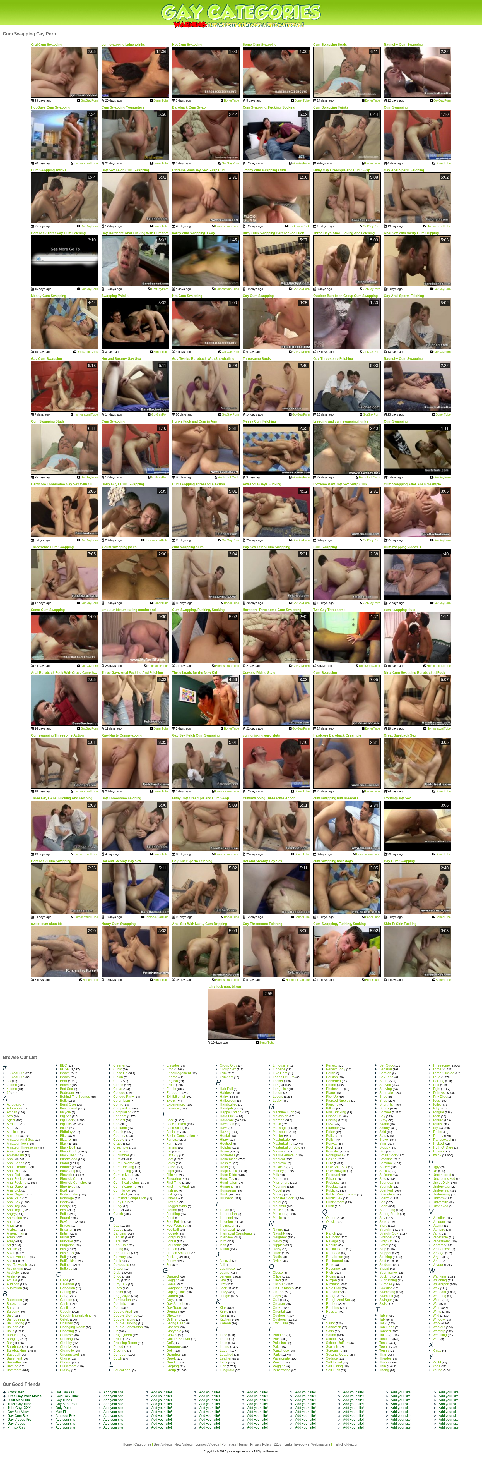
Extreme (173, 1108)
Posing (331, 1159)
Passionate (281, 1358)
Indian (224, 1210)
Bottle (64, 1214)
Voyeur (438, 1265)
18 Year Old (16, 1073)
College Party (123, 1097)
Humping (227, 1186)
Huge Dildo (228, 1175)
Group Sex (228, 1069)
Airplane (13, 1124)
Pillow (330, 1108)
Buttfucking (68, 1261)
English (172, 1081)
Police (331, 1136)
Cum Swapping (125, 1186)
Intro (223, 1241)
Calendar (67, 1284)
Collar (117, 1089)
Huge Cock (228, 1171)
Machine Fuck (283, 1112)
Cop (116, 1124)
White (437, 1312)
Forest (171, 1241)
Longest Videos (207, 1444)
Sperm (384, 1198)
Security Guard (337, 1355)
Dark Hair (120, 1245)
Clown (118, 1077)
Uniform (439, 1198)
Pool (329, 1147)
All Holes (13, 1132)
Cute (116, 1210)
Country (119, 1136)
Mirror (277, 1179)
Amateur (13, 1136)
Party (277, 1355)
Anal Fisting (16, 1175)
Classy (65, 1370)
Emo (170, 1069)
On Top (278, 1292)
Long (277, 1085)
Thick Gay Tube (19, 1404)
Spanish (385, 1186)
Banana (13, 1335)
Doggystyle (121, 1296)
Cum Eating (122, 1171)
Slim (382, 1144)
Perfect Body (335, 1069)
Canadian (67, 1288)
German (173, 1312)
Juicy (224, 1292)
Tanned (385, 1331)
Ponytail (332, 1144)
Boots (64, 1202)
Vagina (438, 1226)
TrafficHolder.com (346, 1444)
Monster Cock (283, 1198)
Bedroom (67, 1093)
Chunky (66, 1347)
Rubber (332, 1304)
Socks (384, 1171)
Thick (383, 1362)
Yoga (436, 1366)
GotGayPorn (89, 100)
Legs (223, 1362)
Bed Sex (66, 1089)
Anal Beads (15, 1163)
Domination (122, 1300)
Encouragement (179, 1073)
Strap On (386, 1241)
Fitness (172, 1198)
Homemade (229, 1159)
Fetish (171, 1167)
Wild (436, 1315)
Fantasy (173, 1140)
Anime (11, 1222)
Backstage (15, 1304)
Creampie (120, 1147)
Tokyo (437, 1108)
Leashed (226, 1355)
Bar (9, 1343)
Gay (170, 1300)
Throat (437, 1069)
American (14, 1151)
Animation (14, 1218)
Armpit (11, 1237)
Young (437, 1370)
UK (435, 1171)
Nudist (278, 1257)
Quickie (332, 1222)
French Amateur (179, 1253)
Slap (382, 1136)
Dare (117, 1241)
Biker (64, 1128)
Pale (276, 1347)
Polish (331, 1140)
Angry (11, 1214)
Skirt (382, 1132)
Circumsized (69, 1355)
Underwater (441, 1186)
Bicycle (65, 1112)
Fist (169, 1194)
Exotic (171, 1101)
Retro (330, 1265)
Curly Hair (121, 1202)
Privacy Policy (260, 1444)
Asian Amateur (18, 1257)
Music (277, 1218)
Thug (436, 1077)
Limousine (281, 1065)
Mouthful (279, 1206)
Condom (119, 1116)
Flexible (173, 1202)
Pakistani (280, 1343)
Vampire (439, 1229)
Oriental (279, 1312)
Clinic (117, 1069)
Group (171, 1370)
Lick (223, 1366)
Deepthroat (121, 1253)
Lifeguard (227, 1370)
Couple (118, 1140)
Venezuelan (442, 1241)
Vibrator (439, 1245)
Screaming (334, 1351)
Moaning (279, 1186)
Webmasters (320, 1444)
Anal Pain (14, 1198)
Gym (223, 1073)
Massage (280, 1128)
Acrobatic (14, 1104)
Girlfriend (173, 1319)
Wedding (439, 1296)
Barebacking (16, 1351)
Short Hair (387, 1104)
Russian (332, 1312)
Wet (435, 1304)
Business (67, 1253)
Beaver (65, 1085)
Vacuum (439, 1222)
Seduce (332, 1358)
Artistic (12, 1249)
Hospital (226, 1163)
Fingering (174, 1179)
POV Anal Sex (336, 1167)
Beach (65, 1073)
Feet (170, 1159)
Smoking (386, 1159)
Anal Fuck (14, 1179)
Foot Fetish (175, 1222)
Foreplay (173, 1237)
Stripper (385, 1253)
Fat (169, 1151)
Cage (64, 1280)
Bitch (64, 1136)
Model (277, 1190)
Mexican (279, 1167)
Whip (436, 1308)
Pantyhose (281, 1351)
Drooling (119, 1351)
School (331, 1339)
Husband (227, 1198)
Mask (277, 1124)
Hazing (225, 1132)
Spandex (386, 1183)
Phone (331, 1085)
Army (11, 1241)
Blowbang (67, 1171)
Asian (11, 1253)
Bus (63, 1249)
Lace (223, 1335)
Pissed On (334, 1116)
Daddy (118, 1229)
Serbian (385, 1073)
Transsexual (442, 1140)
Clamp (65, 1358)
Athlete (12, 1280)
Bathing (12, 1366)
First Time (174, 1183)
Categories (142, 1444)
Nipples (279, 1245)
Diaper (118, 1269)
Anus (11, 1226)
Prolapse (333, 1183)
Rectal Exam (335, 1249)
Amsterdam (15, 1155)
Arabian (13, 1229)
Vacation (439, 1218)
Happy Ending (231, 1112)
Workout (439, 1327)
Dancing (119, 1233)
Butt (63, 1257)
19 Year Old (16, 1077)
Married (279, 1120)
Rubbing (332, 1308)
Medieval (280, 1163)
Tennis (384, 1351)
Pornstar (332, 1151)
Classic (65, 1362)
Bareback (14, 1347)
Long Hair (280, 1089)
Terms (243, 1444)
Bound (65, 1218)
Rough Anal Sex (338, 1300)
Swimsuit (386, 1296)
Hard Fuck (227, 1116)
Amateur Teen (17, 1144)
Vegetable (440, 1237)
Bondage (67, 1198)
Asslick (12, 1276)
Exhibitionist (176, 1097)
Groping (173, 1366)
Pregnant (333, 1175)
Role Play (333, 1288)
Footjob (172, 1233)
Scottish (332, 1347)
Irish (223, 1245)
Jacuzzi (225, 1261)
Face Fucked (176, 1124)
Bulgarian (67, 1245)
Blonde (65, 1167)
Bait (10, 1308)
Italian (224, 1249)
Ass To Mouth (17, 1265)
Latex (224, 1339)
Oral (276, 1300)
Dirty (116, 1280)
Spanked (386, 1190)
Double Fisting (124, 1319)
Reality (331, 1245)
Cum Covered (123, 1163)
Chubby (66, 1343)
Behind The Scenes (75, 1097)
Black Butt (67, 1147)
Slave (383, 1140)
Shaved (385, 1085)
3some (12, 1085)
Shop (383, 1101)
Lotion (277, 1093)
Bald (10, 1315)
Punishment (335, 1202)
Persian (332, 1077)
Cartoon (66, 1300)
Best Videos (163, 1444)
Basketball (15, 1362)
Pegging (279, 1366)
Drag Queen (122, 1335)
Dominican (121, 1304)
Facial (171, 1132)
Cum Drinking (123, 1167)
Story (383, 1226)
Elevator (173, 1065)
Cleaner (119, 1065)
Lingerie (279, 1069)
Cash (64, 1304)
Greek (171, 1358)
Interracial (227, 1229)
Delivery (119, 1257)
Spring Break (389, 1214)
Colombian (121, 1101)
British (64, 1233)
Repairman (334, 1257)
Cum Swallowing (126, 1183)
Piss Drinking (336, 1112)
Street (383, 1245)
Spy (382, 1218)
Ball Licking (15, 1323)
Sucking (385, 1276)
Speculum (387, 1194)
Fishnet (172, 1190)
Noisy (277, 1249)
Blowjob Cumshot (73, 1183)
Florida (172, 1210)
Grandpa (173, 1355)
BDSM (65, 1069)
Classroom (68, 1366)
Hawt (224, 1128)
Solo (382, 1179)
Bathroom (14, 1370)
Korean (225, 1323)
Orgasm (279, 1304)
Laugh (225, 1351)
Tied (436, 1085)
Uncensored (442, 1175)
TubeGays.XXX (19, 1408)
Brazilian (66, 1229)
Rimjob (331, 1280)
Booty (64, 1206)
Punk (330, 1206)
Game (171, 1284)
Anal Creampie (18, 1167)
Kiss (223, 1315)
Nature (278, 1229)
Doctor (118, 1292)
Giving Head (176, 1323)
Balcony (13, 1312)
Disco (117, 1288)
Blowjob (66, 1175)
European (174, 1093)
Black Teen (68, 1155)
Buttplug (66, 1269)
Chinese (66, 1335)
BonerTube (160, 100)
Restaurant (334, 1261)
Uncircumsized (444, 1179)
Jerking (225, 1276)
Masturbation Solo (286, 1147)
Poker (330, 1132)
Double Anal (122, 1312)
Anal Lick (14, 1190)
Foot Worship (177, 1226)
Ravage (332, 1241)
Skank (384, 1124)
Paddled (279, 1335)
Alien (11, 1128)
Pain (276, 1339)
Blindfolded (68, 1159)
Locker (278, 1081)
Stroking (385, 1257)
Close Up (120, 1073)
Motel (277, 1202)
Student (385, 1265)
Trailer (437, 1132)
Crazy (117, 1144)
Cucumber (121, 1155)
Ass (9, 1261)
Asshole (13, 1272)
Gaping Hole (176, 1292)
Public (331, 1190)
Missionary (281, 1183)
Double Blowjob (125, 1315)
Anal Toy (13, 1206)
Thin (382, 1366)
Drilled (118, 1347)
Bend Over (68, 1104)
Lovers (278, 1097)
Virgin (437, 1257)
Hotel (224, 1167)
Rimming (333, 1284)
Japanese (227, 1269)
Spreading (387, 1210)
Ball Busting (16, 1319)
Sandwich (333, 1327)
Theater (385, 1358)
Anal (10, 1159)
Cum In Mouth (123, 1175)
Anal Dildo (15, 1171)
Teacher (385, 1339)
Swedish (385, 1288)
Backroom (14, 1300)
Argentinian (15, 1233)
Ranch (331, 1233)
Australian (14, 1288)
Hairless (226, 1093)
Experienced (176, 1104)
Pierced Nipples (338, 1101)
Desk (117, 1261)
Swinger (385, 1300)
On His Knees (283, 1288)
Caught (65, 1312)
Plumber (332, 1128)
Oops (277, 1296)
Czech (118, 1214)
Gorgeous (174, 1347)
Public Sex (334, 1198)
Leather (226, 1358)
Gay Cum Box (18, 1416)
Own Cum (280, 1323)
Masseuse (280, 1132)
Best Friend (68, 1108)
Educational (122, 1370)
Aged (11, 1120)
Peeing (278, 1362)
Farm (170, 1144)
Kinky (224, 1312)
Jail (222, 1265)
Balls (10, 1331)
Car (63, 1296)
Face (170, 1120)
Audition (13, 1284)
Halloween (228, 1101)
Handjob (226, 1108)
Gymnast (226, 1077)
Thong (384, 1370)
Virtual (437, 1261)
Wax (436, 1288)
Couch (118, 1132)
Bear (63, 1081)
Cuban (118, 1151)
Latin (223, 1343)
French (172, 1249)
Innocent (226, 1218)
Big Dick (66, 1124)
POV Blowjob (336, 1171)
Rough (331, 1296)
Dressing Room (125, 1343)
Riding (331, 1276)
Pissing (331, 1120)
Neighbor (280, 1237)
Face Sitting (175, 1128)
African (12, 1112)
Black (64, 1144)
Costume (120, 1128)
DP (115, 1331)
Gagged (173, 1276)
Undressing (441, 1194)
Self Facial (334, 1362)
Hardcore (227, 1120)
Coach (118, 1085)
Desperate (121, 1265)
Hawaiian (227, 1124)
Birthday (66, 1132)
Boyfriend (67, 1222)
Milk (276, 1175)
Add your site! (66, 1420)
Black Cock (68, 1151)
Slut (382, 1151)
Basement (14, 1358)
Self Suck (386, 1065)
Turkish (438, 1151)
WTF (436, 1339)
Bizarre (65, 1140)
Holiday (226, 1147)
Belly (64, 1101)
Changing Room (72, 1327)
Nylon (277, 1261)
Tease (384, 1343)
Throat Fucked (443, 1073)
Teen (383, 1347)
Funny (171, 1261)
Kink (223, 1308)
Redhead (333, 1253)
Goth (170, 1351)
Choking (66, 1339)
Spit (382, 1202)
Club (116, 1081)
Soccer (384, 1167)
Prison (331, 1179)
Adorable (14, 1108)
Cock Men (16, 1392)
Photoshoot (334, 1089)
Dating (118, 1249)
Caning (65, 1292)
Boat (63, 1190)
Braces (65, 1226)
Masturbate (281, 1140)
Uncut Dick (441, 1183)
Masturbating (283, 1144)
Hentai (225, 1136)
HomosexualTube (86, 163)
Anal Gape (15, 1186)
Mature (278, 1151)
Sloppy (384, 1147)
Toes (436, 1101)
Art (9, 1245)
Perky (330, 1073)
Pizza (330, 1124)
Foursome (174, 1245)
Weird (437, 1300)
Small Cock (388, 1155)
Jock (223, 1288)
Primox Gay (16, 1427)
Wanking (439, 1276)
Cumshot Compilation (129, 1198)
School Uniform (338, 1343)
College (119, 1093)
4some (12, 1089)
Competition (122, 1108)
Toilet (437, 1104)
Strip (382, 1249)
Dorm (117, 1308)
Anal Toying (16, 1210)
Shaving (385, 1089)
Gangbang (175, 1288)
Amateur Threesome (22, 1147)
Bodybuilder (69, 1194)
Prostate (332, 1186)
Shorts (384, 1108)
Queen (331, 1218)
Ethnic (171, 1089)
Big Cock (67, 1120)
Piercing (332, 1104)
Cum (116, 1159)
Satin (330, 1331)
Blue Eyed (68, 1186)
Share (384, 1081)
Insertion (226, 1222)
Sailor (330, 1323)
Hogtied (226, 1144)
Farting (172, 1147)
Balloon (12, 1327)
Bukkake (66, 1241)
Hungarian (228, 1190)
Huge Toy (227, 1179)
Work (436, 1323)
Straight (385, 1229)
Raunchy (333, 1237)
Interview (226, 1237)
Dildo (117, 1276)
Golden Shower (178, 1339)
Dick (116, 1272)
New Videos (183, 1444)
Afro (10, 1116)
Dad (116, 1226)
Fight (170, 1171)
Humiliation (228, 1183)
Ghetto (172, 1315)
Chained (66, 1323)
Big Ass (65, 1116)
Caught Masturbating (76, 1315)
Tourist (438, 1124)
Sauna (331, 1335)
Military (278, 1171)
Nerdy (277, 1241)
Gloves (172, 1335)
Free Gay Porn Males (25, 1396)
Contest (119, 1120)
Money (278, 1194)
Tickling (438, 1081)
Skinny (384, 1128)
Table (383, 1315)
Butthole (66, 1265)
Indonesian (228, 1214)
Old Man (279, 1284)
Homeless (227, 1155)
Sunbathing (388, 1280)
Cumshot (120, 1194)
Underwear (441, 1190)
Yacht (437, 1362)
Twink (437, 1155)
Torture (438, 1120)
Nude (277, 1253)
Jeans (224, 1272)
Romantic (333, 1292)
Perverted (333, 1081)
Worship (439, 1331)
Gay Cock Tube (67, 1396)
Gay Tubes (64, 1400)
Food (170, 1218)
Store (383, 1222)
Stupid (384, 1269)
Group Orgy (228, 1065)
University (440, 1202)
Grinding (173, 1362)
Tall (382, 1323)
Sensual (385, 1069)
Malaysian (280, 1116)
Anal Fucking (16, 1183)
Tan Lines (386, 1327)
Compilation (122, 1112)
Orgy (276, 1308)
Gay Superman (67, 1404)
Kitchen (225, 1319)
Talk (382, 1319)
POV (329, 1163)
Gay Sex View (18, 1412)
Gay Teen (174, 1308)
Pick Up (332, 1097)
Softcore (385, 1175)
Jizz (223, 1284)
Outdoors (280, 1319)
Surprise (385, 1284)
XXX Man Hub (19, 1400)
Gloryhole (174, 1331)
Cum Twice (121, 1190)
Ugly (436, 1167)
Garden (172, 1296)
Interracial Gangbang (236, 1233)
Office (277, 1276)
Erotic (171, 1085)
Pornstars (228, 1444)
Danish (118, 1237)
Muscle (278, 1210)
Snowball (386, 1163)
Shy (382, 1116)
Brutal (64, 1237)
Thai (382, 1355)
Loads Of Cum (284, 1077)
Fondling (173, 1214)
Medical (279, 1159)
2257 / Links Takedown (291, 1444)
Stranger (385, 1237)
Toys (436, 1128)
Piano (330, 1093)
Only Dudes (64, 1408)
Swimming (387, 1292)
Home (224, 1151)
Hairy (224, 1097)
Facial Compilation (181, 1136)
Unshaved (440, 1206)
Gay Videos (16, 1423)
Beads (65, 1077)
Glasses (173, 1327)
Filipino (172, 1175)
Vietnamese (442, 1249)
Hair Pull (226, 1089)
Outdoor (279, 1315)
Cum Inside (122, 1179)
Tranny (438, 1136)
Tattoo (384, 1335)
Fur (169, 1265)
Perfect (331, 1065)
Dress (117, 1339)
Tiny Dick (440, 1097)
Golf (170, 1343)
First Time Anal (178, 1186)
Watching (440, 1280)
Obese (278, 1272)
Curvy (117, 1206)
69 (9, 1093)
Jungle (225, 1296)
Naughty (279, 1233)
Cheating (67, 1331)
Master (278, 1136)
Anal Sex (13, 1202)
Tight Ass (439, 1093)
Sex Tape (386, 1077)
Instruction (227, 1226)
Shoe (383, 1097)
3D (9, 1081)
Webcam (439, 1292)
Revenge (333, 1269)
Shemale (386, 1093)
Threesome (441, 1065)
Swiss (383, 1304)
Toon (436, 1116)
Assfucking (15, 1269)
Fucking (173, 1257)
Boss (64, 1210)
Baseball (13, 1355)
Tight (436, 1089)
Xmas (437, 1351)
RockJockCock (299, 226)
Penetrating (281, 1370)
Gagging (173, 1280)
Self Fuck (333, 1370)
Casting (66, 1308)
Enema (172, 1077)
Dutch (117, 1358)
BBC (63, 1065)
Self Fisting (334, 1366)
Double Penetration (128, 1327)
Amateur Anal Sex (20, 1140)
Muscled (279, 1214)
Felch (171, 1163)
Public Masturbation (341, 1194)
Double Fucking (125, 1323)
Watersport (441, 1284)
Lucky (277, 1101)
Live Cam (280, 1073)
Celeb (64, 1319)
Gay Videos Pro (19, 1420)
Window (439, 1319)
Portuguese (335, 1155)
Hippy (224, 1140)
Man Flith (62, 1412)
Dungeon (120, 1355)
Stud (382, 1261)
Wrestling (440, 1335)
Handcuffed (228, 1104)
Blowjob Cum (70, 1179)
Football (173, 1229)
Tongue (438, 1112)
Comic (118, 1104)
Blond (64, 1163)
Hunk (224, 1194)
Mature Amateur (285, 1155)
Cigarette (67, 1351)
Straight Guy (388, 1233)
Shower (385, 1112)
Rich (329, 1272)
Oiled (277, 1280)
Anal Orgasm (16, 1194)
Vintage (438, 1253)
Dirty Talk (120, 1284)
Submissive (388, 1272)
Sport (383, 1206)
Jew (223, 1280)
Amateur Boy (65, 1416)
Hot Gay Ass (65, 1392)
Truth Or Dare (443, 1147)
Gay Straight (176, 1304)
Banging (13, 1339)
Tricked (438, 1144)
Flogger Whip (177, 1206)
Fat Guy (172, 1155)
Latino (224, 1347)
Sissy (383, 1120)
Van (435, 1233)
